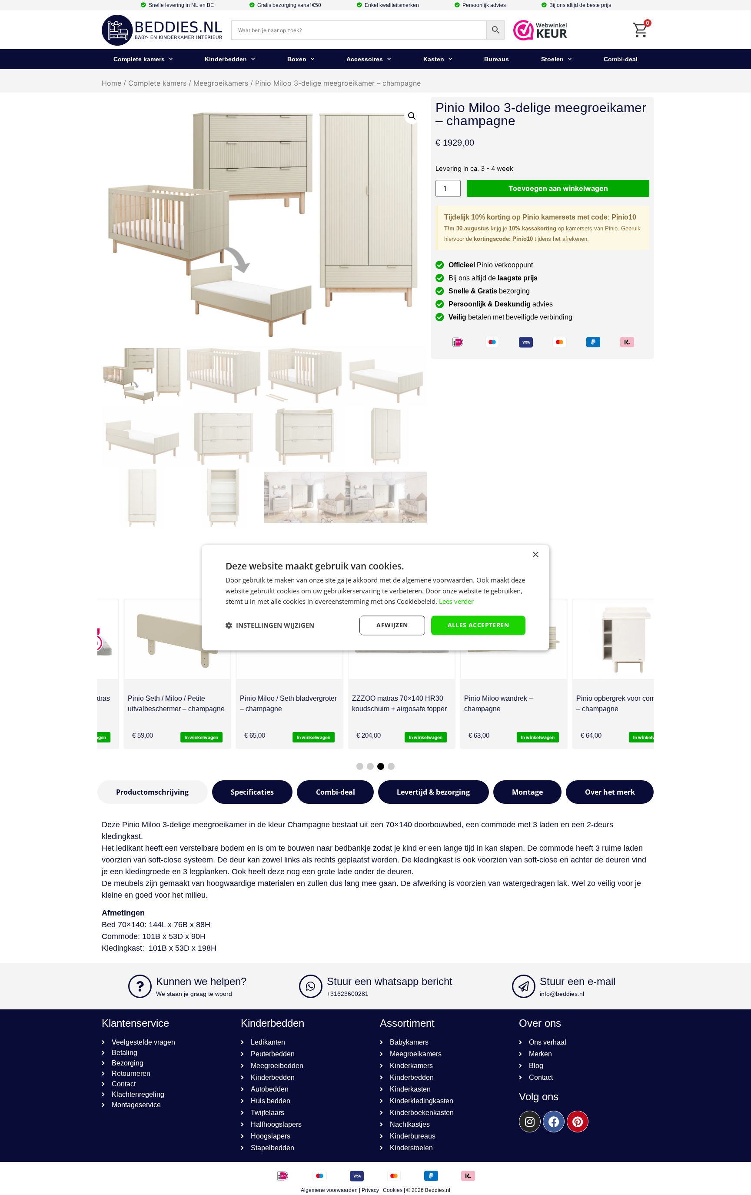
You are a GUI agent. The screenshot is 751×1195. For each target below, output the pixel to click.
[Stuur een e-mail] (523, 986)
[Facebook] (554, 1121)
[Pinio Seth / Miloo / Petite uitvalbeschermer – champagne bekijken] (151, 639)
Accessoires (364, 59)
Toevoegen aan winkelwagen (558, 188)
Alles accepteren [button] (478, 625)
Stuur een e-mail (577, 981)
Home (111, 83)
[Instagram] (530, 1121)
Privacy (370, 1190)
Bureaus (496, 59)
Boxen (296, 59)
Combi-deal (621, 59)
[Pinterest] (577, 1121)
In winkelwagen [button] (175, 737)
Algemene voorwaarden (329, 1190)
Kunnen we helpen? (201, 981)
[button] (412, 116)
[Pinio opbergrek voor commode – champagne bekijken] (600, 639)
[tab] (152, 792)
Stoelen (552, 59)
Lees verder (456, 601)
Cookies (392, 1190)
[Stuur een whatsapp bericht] (310, 986)
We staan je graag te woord (194, 993)
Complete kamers (139, 59)
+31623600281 (348, 993)
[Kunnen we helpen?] (140, 986)
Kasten (433, 59)
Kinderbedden (226, 59)
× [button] (535, 555)
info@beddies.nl (562, 993)
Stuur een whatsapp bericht (389, 981)
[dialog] (375, 597)
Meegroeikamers (220, 83)
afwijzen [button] (392, 625)
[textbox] (375, 942)
